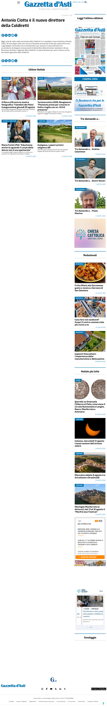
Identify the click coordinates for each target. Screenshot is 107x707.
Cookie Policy (81, 701)
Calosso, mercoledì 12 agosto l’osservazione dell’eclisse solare (89, 443)
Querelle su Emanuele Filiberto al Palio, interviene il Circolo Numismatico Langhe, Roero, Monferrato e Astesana (90, 406)
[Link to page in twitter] (6, 35)
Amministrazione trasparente (47, 701)
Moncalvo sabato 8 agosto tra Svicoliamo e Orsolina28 (90, 476)
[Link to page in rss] (56, 689)
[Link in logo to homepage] (18, 685)
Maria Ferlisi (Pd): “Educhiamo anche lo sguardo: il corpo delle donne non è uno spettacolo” (17, 147)
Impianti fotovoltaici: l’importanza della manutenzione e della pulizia (89, 356)
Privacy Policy (71, 701)
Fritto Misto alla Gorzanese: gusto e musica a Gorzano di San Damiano (89, 288)
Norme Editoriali (61, 701)
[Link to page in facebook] (2, 35)
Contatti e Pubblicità (21, 701)
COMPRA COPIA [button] (90, 79)
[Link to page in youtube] (51, 689)
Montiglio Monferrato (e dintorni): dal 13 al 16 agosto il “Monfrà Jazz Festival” (90, 509)
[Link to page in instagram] (42, 689)
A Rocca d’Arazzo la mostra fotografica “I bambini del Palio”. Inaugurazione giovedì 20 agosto (18, 104)
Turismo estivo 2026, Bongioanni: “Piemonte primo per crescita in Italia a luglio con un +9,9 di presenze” (54, 106)
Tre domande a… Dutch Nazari (90, 180)
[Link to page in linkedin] (9, 35)
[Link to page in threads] (15, 35)
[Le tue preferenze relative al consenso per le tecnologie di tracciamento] (103, 703)
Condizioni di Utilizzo (92, 701)
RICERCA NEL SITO (78, 2)
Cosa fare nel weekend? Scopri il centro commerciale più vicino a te (89, 322)
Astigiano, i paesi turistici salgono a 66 (51, 146)
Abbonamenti (32, 701)
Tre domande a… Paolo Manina (86, 211)
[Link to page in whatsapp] (12, 35)
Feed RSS (11, 701)
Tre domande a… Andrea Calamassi (87, 150)
